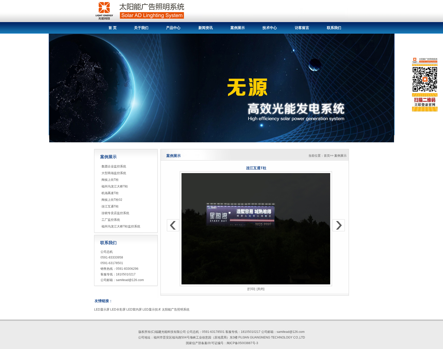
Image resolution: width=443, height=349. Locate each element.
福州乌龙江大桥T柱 (115, 186)
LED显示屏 (101, 309)
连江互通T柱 (110, 206)
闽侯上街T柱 (110, 180)
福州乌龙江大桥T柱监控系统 (121, 226)
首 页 (112, 28)
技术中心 (270, 28)
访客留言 (302, 28)
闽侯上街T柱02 (112, 200)
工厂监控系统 (111, 220)
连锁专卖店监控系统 (115, 213)
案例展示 (237, 28)
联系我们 (334, 28)
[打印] (251, 289)
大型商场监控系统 (114, 173)
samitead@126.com (130, 280)
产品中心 (173, 28)
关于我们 (141, 28)
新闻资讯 (205, 28)
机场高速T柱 (110, 193)
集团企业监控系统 (114, 166)
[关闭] (260, 289)
